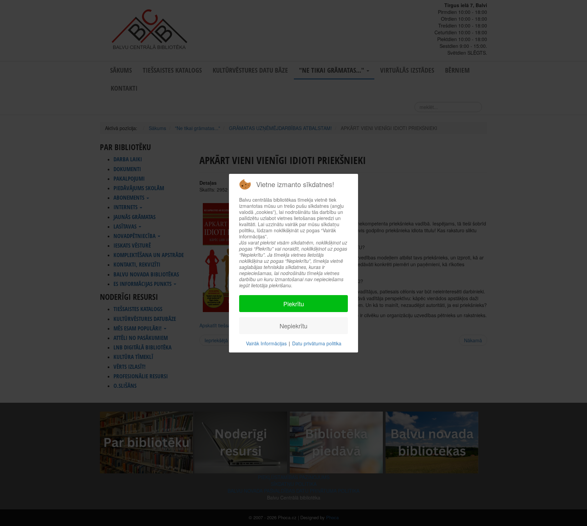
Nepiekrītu (293, 325)
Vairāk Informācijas (266, 343)
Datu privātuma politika (316, 343)
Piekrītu (293, 303)
